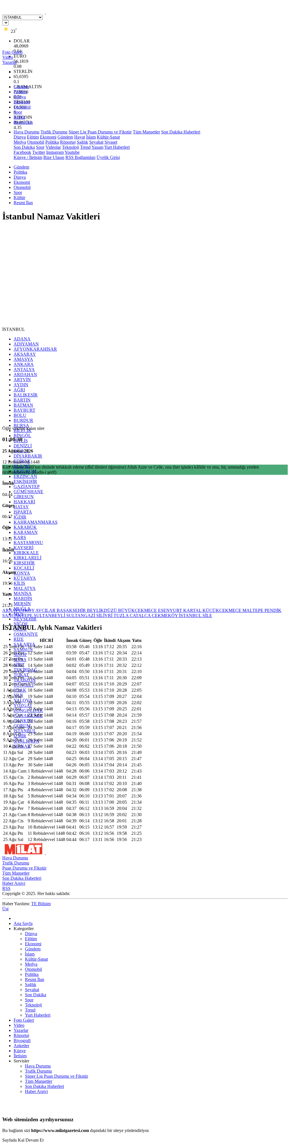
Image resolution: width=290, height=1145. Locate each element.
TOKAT (21, 674)
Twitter (38, 152)
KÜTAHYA (25, 578)
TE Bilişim (41, 903)
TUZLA (122, 615)
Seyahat (96, 142)
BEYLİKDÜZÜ (102, 610)
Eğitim (33, 137)
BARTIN (22, 400)
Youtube (72, 152)
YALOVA (23, 700)
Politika (20, 91)
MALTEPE (253, 610)
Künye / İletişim (28, 157)
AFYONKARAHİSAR (35, 349)
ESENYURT (170, 610)
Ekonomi (22, 102)
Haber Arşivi (13, 883)
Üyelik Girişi (108, 157)
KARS (20, 537)
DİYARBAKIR (28, 456)
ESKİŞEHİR (25, 481)
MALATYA (25, 588)
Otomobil (22, 107)
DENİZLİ (23, 445)
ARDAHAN (25, 374)
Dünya (20, 96)
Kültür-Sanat (108, 137)
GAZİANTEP (27, 486)
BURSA (21, 425)
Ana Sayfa (23, 923)
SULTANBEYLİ (50, 615)
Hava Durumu (26, 132)
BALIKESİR (26, 395)
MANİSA (23, 593)
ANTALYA (24, 369)
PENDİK (273, 610)
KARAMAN (26, 532)
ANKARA (24, 364)
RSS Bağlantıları (80, 157)
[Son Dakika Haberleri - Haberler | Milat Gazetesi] (45, 12)
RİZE (19, 639)
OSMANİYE (26, 634)
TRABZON (25, 680)
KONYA (22, 573)
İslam (91, 137)
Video (19, 1025)
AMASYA (23, 359)
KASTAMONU (28, 542)
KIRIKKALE (26, 552)
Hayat (79, 137)
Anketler (21, 1045)
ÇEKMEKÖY (165, 615)
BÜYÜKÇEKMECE (138, 610)
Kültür (19, 117)
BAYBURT (24, 410)
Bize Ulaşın (53, 157)
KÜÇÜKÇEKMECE (222, 610)
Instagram (55, 152)
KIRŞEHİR (24, 562)
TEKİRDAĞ (25, 669)
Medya (20, 142)
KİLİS (19, 583)
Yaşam (97, 147)
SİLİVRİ (105, 615)
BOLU (20, 415)
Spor (18, 112)
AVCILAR (46, 610)
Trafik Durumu (53, 132)
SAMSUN (23, 649)
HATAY (21, 506)
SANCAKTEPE (18, 615)
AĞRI (19, 389)
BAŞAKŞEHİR (72, 610)
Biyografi (22, 1040)
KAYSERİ (23, 547)
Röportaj (68, 142)
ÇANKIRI (23, 720)
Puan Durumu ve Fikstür (24, 868)
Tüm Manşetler (146, 132)
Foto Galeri (24, 1020)
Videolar (53, 147)
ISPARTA (23, 512)
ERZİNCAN (25, 476)
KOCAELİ (24, 568)
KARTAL (192, 610)
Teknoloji (70, 147)
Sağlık (82, 142)
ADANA (22, 339)
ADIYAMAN (26, 344)
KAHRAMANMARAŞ (35, 522)
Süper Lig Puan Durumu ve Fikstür (100, 132)
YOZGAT (23, 705)
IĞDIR (20, 517)
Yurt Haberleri (117, 147)
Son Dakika (24, 147)
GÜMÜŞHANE (28, 491)
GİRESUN (24, 496)
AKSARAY (25, 354)
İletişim (20, 1055)
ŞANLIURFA (26, 741)
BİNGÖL (22, 435)
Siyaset (111, 142)
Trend (85, 147)
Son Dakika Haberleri (180, 132)
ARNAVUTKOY (18, 610)
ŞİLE (207, 615)
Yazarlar (21, 1030)
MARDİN (23, 598)
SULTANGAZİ (81, 615)
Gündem (21, 86)
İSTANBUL (25, 730)
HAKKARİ (24, 501)
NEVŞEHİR (25, 618)
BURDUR (23, 420)
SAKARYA (24, 644)
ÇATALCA (141, 615)
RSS (6, 888)
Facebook (22, 152)
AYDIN (21, 384)
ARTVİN (22, 379)
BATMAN (23, 405)
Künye (20, 1050)
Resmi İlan (23, 122)
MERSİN (22, 603)
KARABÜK (25, 527)
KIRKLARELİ (27, 557)
